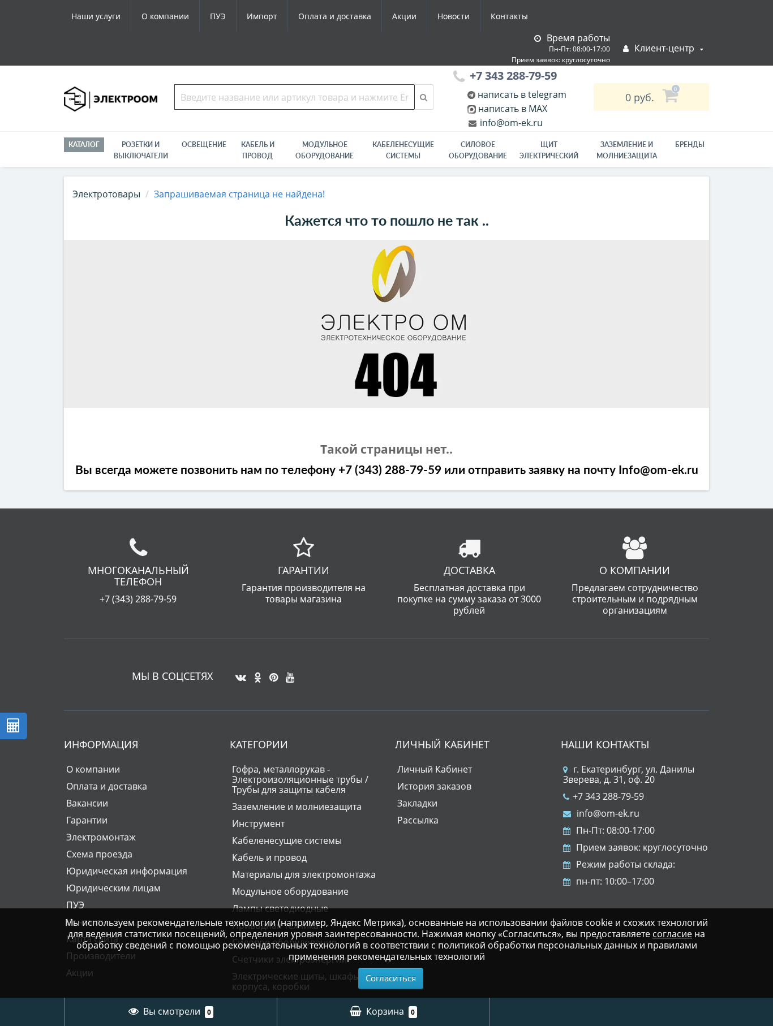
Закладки (417, 803)
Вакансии (87, 803)
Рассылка (418, 820)
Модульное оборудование (324, 150)
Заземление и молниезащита (297, 806)
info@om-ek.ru (510, 123)
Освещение (204, 144)
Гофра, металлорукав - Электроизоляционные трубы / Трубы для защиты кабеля (300, 779)
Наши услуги (96, 16)
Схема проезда (99, 854)
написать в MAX (512, 108)
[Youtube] (287, 673)
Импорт (262, 16)
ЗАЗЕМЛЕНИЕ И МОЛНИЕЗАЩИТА (626, 150)
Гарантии (87, 820)
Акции (404, 16)
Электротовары (106, 194)
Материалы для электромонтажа (304, 874)
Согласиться (391, 978)
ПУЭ (218, 16)
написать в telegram (520, 94)
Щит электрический (548, 150)
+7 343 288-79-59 (608, 796)
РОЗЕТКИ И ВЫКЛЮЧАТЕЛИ (141, 150)
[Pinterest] (271, 673)
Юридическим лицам (113, 888)
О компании (165, 16)
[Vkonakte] (238, 673)
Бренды (690, 144)
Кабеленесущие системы (403, 150)
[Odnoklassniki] (254, 673)
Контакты (509, 16)
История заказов (434, 786)
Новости (453, 16)
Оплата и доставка (334, 16)
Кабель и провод (257, 150)
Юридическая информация (126, 871)
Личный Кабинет (434, 769)
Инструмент (258, 823)
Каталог (84, 144)
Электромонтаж (101, 837)
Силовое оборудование (478, 150)
